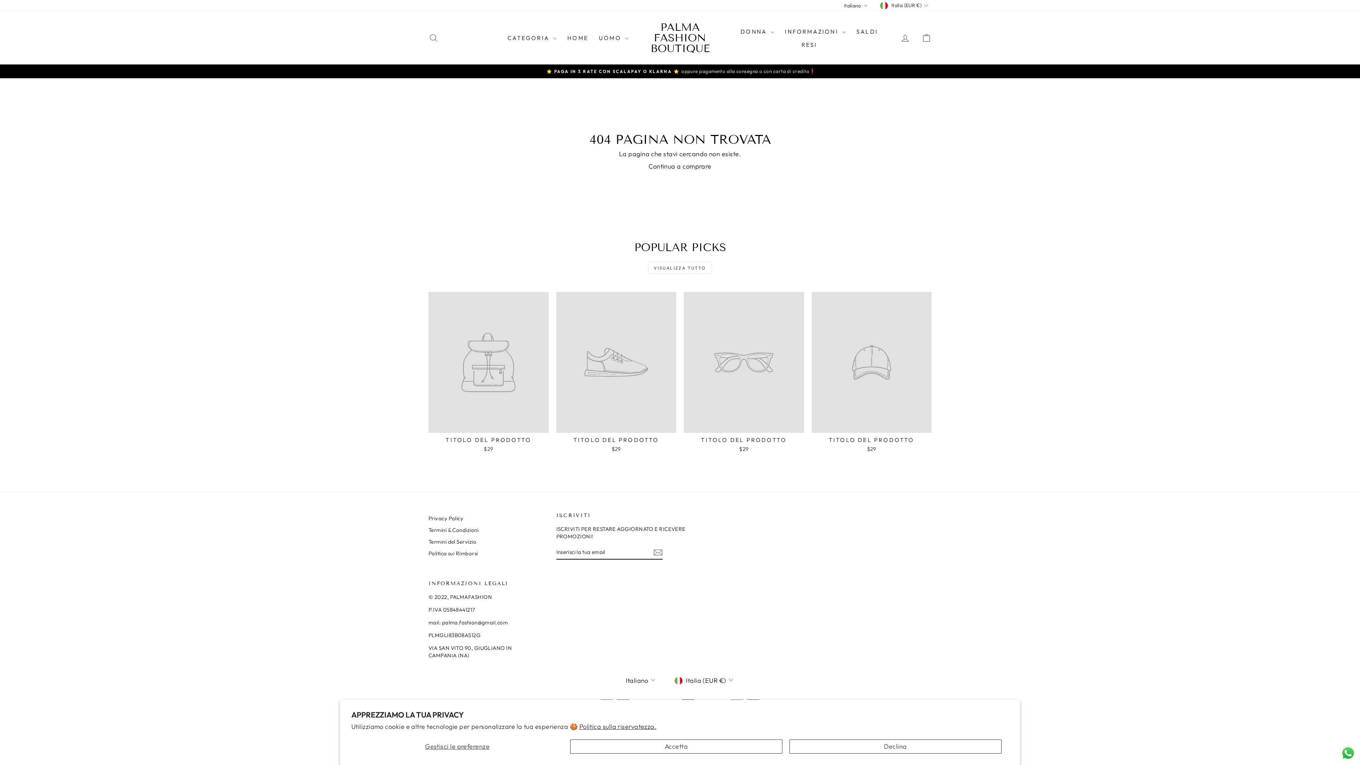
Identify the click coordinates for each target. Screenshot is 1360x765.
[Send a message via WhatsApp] (1348, 753)
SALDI (867, 31)
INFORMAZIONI (812, 31)
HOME (577, 37)
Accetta (676, 746)
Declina (895, 746)
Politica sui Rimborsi (453, 553)
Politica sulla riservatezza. (618, 726)
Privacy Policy (446, 518)
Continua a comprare (680, 166)
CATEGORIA (529, 37)
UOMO (611, 37)
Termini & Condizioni (453, 530)
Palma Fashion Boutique (680, 38)
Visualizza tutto (680, 268)
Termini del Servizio (452, 541)
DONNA (755, 31)
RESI (809, 44)
